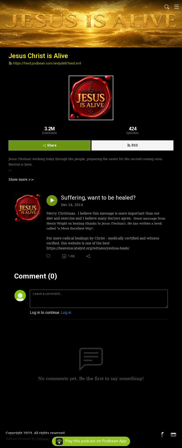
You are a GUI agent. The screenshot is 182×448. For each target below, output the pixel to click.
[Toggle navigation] (176, 6)
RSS (135, 145)
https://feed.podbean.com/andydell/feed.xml (47, 63)
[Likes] (48, 256)
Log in (66, 312)
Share (51, 145)
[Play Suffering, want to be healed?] (51, 200)
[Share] (88, 256)
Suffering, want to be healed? (98, 197)
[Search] (167, 6)
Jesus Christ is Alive (38, 56)
